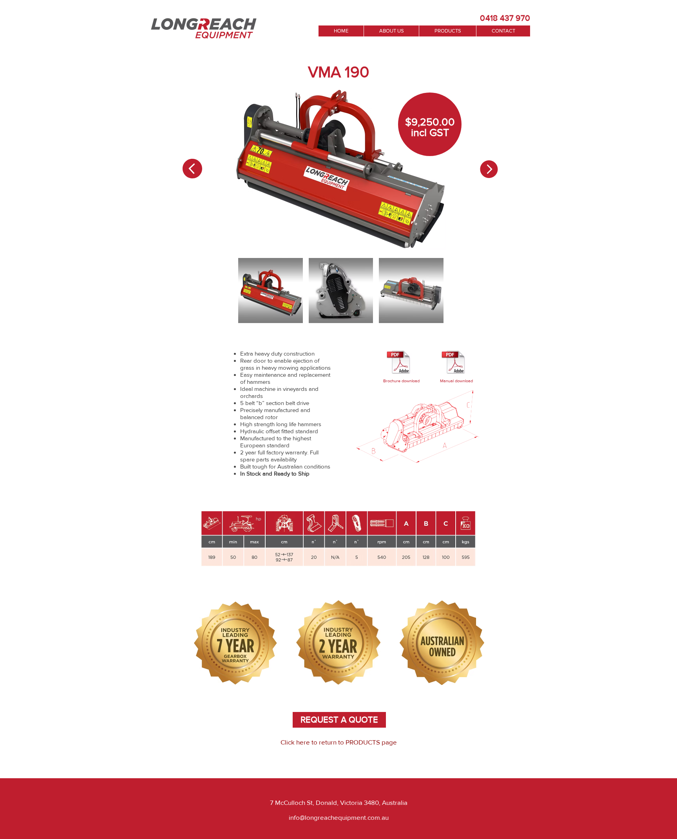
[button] (270, 290)
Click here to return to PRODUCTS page (339, 742)
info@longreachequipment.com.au (339, 817)
